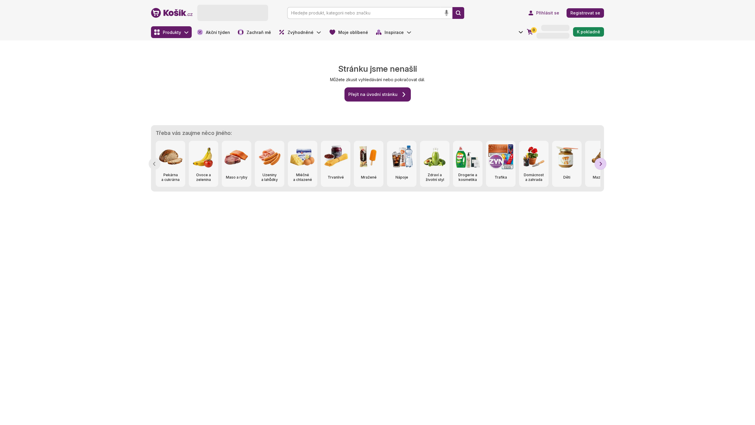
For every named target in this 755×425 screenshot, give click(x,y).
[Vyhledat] (458, 13)
